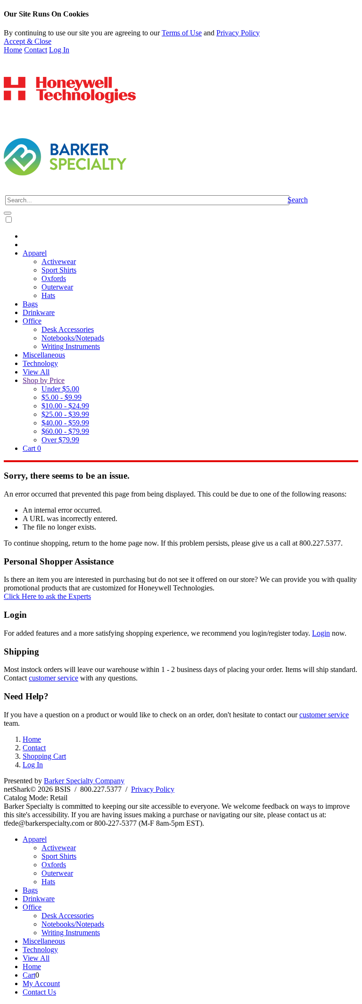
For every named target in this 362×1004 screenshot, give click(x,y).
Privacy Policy (238, 33)
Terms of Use (182, 33)
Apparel (35, 253)
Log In (59, 50)
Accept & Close (27, 41)
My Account (41, 983)
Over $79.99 (60, 440)
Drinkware (39, 312)
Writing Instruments (70, 346)
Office (32, 321)
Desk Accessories (67, 329)
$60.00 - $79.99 (65, 431)
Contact (35, 50)
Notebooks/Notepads (72, 338)
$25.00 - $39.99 (65, 414)
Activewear (58, 261)
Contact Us (39, 992)
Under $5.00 (60, 389)
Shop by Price (44, 380)
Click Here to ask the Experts (47, 596)
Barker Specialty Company (84, 781)
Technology (40, 363)
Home (13, 50)
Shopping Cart (44, 756)
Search (298, 200)
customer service (53, 678)
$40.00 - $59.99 (65, 423)
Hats (48, 295)
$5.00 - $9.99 (61, 397)
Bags (30, 304)
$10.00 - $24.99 (65, 406)
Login (321, 633)
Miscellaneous (44, 355)
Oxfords (53, 278)
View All (36, 372)
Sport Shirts (58, 270)
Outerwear (57, 287)
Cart (32, 448)
